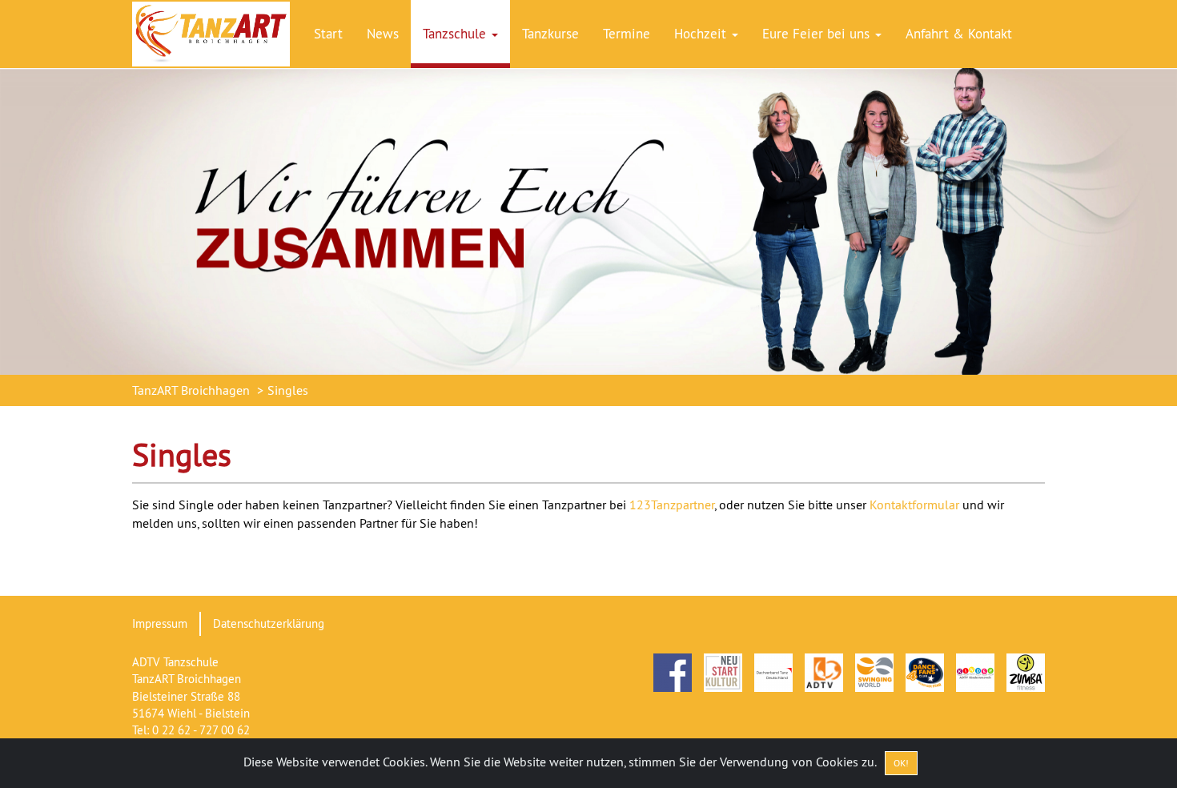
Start (328, 33)
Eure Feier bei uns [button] (818, 33)
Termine (626, 33)
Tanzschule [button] (456, 33)
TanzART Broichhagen (191, 390)
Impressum (159, 623)
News (383, 33)
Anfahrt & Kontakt (959, 33)
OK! (901, 763)
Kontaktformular (914, 505)
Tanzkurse (550, 33)
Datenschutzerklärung (268, 623)
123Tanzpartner (671, 505)
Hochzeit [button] (702, 33)
